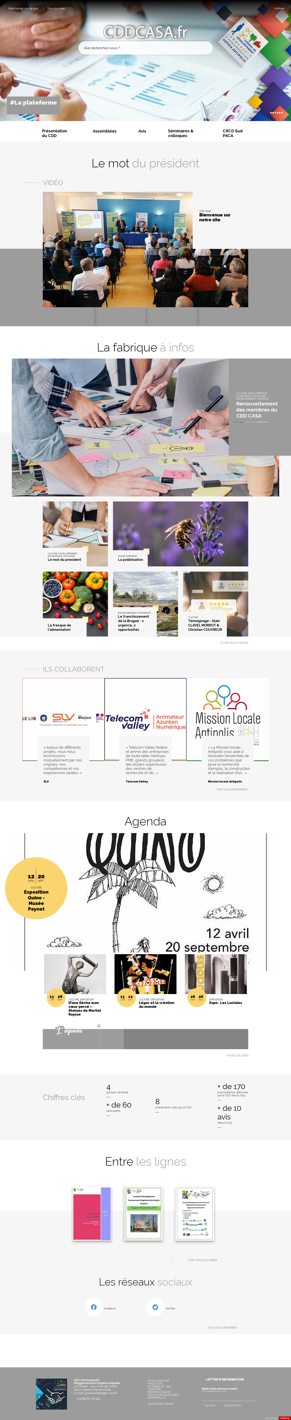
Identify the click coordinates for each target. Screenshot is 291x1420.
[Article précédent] (260, 113)
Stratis (284, 1418)
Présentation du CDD (54, 133)
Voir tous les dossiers (202, 1260)
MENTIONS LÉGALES (159, 1392)
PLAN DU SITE (155, 1383)
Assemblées (105, 131)
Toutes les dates (237, 1055)
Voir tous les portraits (232, 789)
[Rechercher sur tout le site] (206, 48)
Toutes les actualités (234, 643)
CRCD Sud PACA (233, 133)
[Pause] (264, 113)
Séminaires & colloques (180, 133)
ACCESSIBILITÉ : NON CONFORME (159, 1388)
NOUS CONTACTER (158, 1380)
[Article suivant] (266, 113)
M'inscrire (251, 1397)
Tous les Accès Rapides (222, 1327)
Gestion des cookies (161, 1404)
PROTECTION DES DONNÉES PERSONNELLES (163, 1396)
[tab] (271, 113)
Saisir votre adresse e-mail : (220, 1389)
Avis (142, 131)
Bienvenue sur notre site (214, 217)
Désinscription (232, 1405)
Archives (209, 1405)
